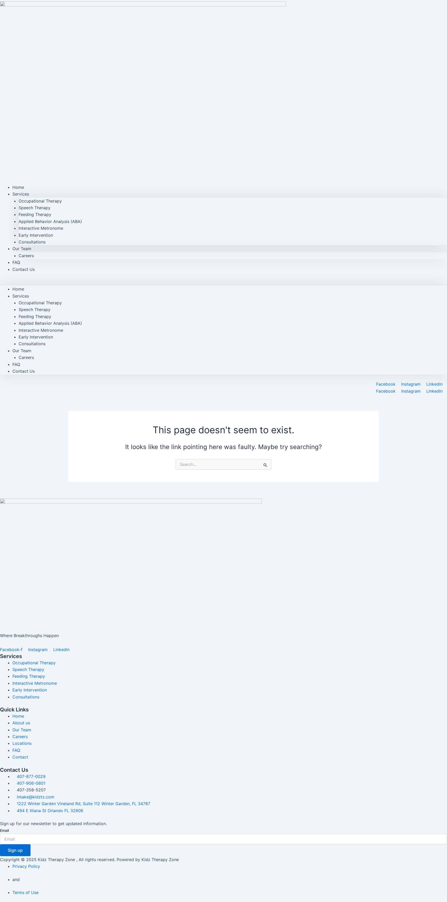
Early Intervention (36, 235)
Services (20, 194)
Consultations (32, 241)
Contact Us (23, 269)
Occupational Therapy (40, 201)
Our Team (21, 248)
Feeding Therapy (35, 214)
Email (4, 830)
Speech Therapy (34, 207)
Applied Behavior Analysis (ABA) (50, 221)
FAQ (16, 364)
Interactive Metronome (41, 228)
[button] (223, 282)
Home (18, 289)
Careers (26, 255)
